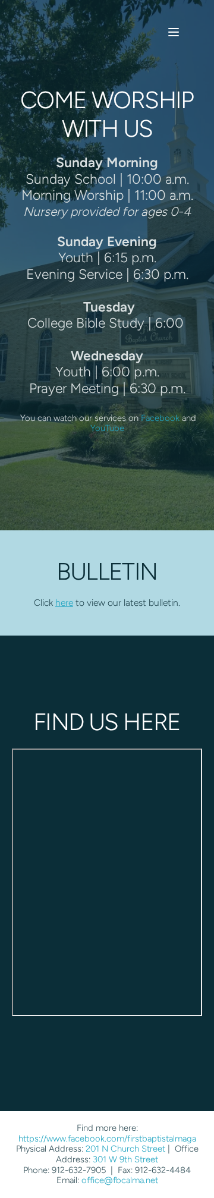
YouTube (107, 428)
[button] (173, 32)
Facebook (160, 418)
